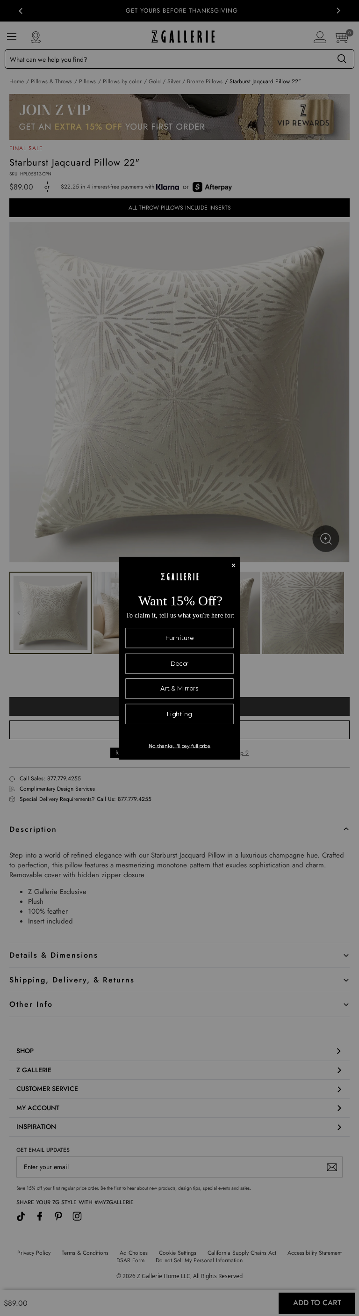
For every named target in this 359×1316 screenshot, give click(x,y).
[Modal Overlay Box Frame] (179, 658)
